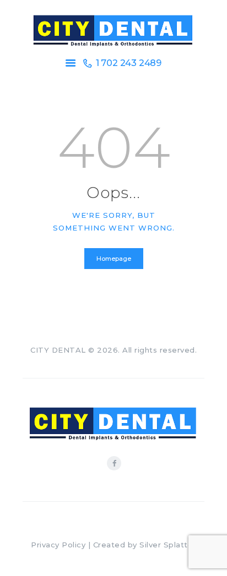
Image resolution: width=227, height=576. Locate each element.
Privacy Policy (58, 544)
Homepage (113, 258)
